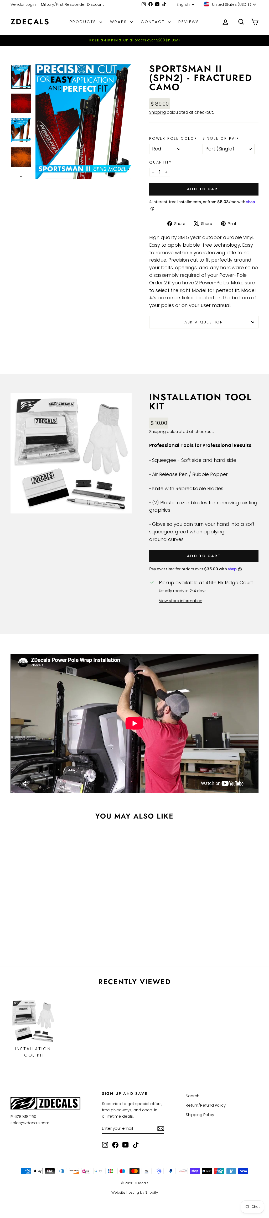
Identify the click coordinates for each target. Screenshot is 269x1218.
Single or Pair (221, 138)
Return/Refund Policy (206, 1105)
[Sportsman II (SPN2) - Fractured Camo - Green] (35, 929)
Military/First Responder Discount (72, 4)
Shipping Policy (200, 1114)
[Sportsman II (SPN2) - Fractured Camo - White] (35, 935)
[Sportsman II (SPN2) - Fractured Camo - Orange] (21, 929)
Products (84, 21)
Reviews (188, 21)
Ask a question (203, 322)
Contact (154, 21)
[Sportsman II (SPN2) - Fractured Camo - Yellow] (42, 929)
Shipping (157, 112)
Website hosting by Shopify (134, 1192)
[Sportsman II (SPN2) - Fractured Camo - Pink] (50, 929)
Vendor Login (23, 4)
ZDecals (30, 21)
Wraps (119, 21)
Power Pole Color (173, 138)
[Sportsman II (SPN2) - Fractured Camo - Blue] (28, 929)
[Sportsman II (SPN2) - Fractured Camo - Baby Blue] (42, 935)
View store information (180, 600)
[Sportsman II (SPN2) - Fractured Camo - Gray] (64, 929)
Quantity (160, 162)
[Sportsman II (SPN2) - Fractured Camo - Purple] (57, 929)
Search (192, 1095)
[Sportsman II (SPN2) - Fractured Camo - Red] (14, 929)
